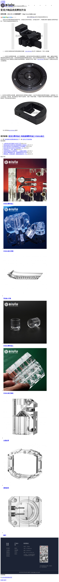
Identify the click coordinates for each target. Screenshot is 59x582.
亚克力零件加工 (14, 136)
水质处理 (6, 440)
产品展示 (38, 5)
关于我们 (32, 5)
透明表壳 (6, 488)
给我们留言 (3, 580)
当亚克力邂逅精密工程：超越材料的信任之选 (14, 152)
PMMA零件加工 (8, 203)
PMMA (16, 551)
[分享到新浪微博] (1, 17)
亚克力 (16, 548)
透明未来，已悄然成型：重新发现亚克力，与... (15, 154)
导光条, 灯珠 (7, 298)
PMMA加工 (39, 136)
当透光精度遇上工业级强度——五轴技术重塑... (15, 151)
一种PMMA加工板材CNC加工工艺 (12, 143)
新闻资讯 (49, 5)
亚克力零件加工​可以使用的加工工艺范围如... (14, 146)
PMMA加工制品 (8, 393)
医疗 (4, 535)
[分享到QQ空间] (3, 17)
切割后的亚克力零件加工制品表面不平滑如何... (15, 145)
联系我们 (55, 5)
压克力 (16, 553)
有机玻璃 (16, 550)
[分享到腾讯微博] (4, 17)
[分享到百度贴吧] (9, 17)
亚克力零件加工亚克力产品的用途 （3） (13, 148)
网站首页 (27, 5)
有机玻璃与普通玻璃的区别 (12, 139)
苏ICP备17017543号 (35, 572)
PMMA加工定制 (8, 251)
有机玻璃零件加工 (28, 136)
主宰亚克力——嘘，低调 (9, 149)
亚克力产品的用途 (27, 139)
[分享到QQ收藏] (7, 17)
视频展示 (44, 5)
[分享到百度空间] (6, 17)
